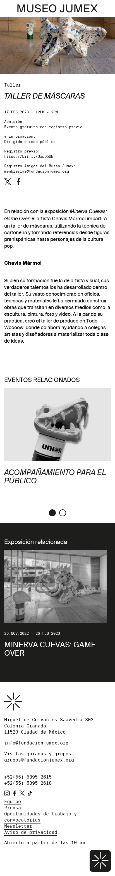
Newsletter (18, 826)
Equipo (12, 802)
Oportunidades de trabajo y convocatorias (40, 817)
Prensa (12, 808)
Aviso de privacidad (30, 832)
